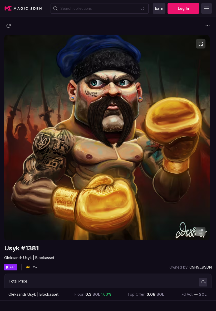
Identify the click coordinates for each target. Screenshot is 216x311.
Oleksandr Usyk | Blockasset (29, 257)
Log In (183, 8)
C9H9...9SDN (200, 267)
